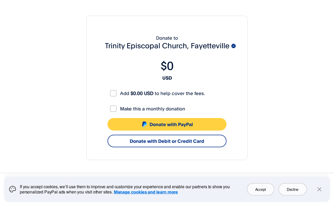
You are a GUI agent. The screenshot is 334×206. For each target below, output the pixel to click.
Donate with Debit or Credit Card (167, 141)
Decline (293, 189)
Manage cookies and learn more (146, 192)
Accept (260, 189)
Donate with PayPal (171, 124)
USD (167, 78)
